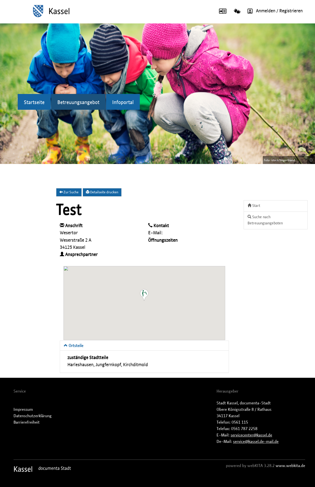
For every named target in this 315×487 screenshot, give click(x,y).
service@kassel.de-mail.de (256, 442)
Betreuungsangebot (78, 102)
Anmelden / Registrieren (279, 11)
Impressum (23, 410)
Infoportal (123, 102)
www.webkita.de (290, 466)
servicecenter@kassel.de (251, 435)
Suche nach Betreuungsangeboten (265, 220)
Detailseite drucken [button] (103, 192)
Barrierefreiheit (27, 422)
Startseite (34, 102)
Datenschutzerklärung (33, 416)
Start (255, 206)
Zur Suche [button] (71, 192)
